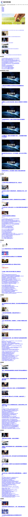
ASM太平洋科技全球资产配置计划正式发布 (7, 66)
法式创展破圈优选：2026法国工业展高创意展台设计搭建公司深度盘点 (11, 276)
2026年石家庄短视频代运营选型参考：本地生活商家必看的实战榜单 (10, 63)
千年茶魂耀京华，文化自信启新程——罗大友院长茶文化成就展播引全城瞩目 (12, 345)
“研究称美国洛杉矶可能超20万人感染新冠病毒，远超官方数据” (10, 413)
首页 (2, 6)
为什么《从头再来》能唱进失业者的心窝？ (7, 238)
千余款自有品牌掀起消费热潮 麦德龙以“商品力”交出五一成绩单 (10, 286)
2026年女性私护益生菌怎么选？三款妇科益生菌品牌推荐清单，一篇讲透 (11, 61)
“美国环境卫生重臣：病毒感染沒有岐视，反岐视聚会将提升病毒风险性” (11, 428)
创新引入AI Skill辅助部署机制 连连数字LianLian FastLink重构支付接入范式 (11, 280)
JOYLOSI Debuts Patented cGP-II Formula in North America (9, 278)
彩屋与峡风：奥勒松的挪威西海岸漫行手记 (7, 219)
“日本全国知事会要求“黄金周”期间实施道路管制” (8, 353)
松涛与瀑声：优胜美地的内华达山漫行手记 (7, 236)
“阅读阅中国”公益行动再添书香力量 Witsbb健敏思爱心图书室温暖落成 (11, 275)
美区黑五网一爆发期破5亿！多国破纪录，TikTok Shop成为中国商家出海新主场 (12, 292)
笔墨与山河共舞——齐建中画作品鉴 (6, 341)
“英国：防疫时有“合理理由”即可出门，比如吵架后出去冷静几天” (10, 477)
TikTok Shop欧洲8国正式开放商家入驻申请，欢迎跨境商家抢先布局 (10, 282)
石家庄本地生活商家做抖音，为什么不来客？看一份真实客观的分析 (10, 62)
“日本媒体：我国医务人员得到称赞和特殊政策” (8, 360)
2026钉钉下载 (3, 64)
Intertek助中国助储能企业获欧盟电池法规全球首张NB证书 (9, 274)
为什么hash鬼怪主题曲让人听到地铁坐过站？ (7, 222)
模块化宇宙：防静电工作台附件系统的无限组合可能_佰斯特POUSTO (11, 59)
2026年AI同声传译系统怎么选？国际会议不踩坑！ (8, 287)
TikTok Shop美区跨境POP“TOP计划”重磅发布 (7, 289)
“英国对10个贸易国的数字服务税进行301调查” (8, 491)
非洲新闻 (3, 11)
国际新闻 (3, 8)
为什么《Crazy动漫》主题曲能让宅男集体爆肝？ (8, 67)
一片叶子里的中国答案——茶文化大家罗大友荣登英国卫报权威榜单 (10, 58)
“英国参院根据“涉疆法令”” (5, 485)
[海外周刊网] (6, 3)
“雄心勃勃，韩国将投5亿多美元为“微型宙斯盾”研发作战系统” (10, 356)
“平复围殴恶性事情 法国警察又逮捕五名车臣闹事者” (8, 495)
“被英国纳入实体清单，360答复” (6, 488)
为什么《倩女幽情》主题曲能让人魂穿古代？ (7, 237)
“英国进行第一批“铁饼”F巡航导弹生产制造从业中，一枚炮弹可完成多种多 (11, 482)
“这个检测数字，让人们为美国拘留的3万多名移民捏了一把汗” (10, 409)
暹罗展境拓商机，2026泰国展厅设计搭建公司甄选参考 (9, 277)
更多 (0, 175)
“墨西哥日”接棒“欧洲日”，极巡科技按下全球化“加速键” (9, 283)
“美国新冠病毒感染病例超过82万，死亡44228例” (8, 412)
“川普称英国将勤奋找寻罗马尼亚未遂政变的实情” (8, 480)
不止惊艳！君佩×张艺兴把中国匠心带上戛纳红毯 (8, 285)
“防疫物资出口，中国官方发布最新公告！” (7, 354)
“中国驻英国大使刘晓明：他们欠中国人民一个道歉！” (9, 357)
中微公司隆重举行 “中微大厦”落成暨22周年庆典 (8, 225)
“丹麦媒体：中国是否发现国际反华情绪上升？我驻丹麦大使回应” (10, 351)
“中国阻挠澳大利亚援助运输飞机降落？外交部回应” (8, 352)
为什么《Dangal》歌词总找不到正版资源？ (7, 235)
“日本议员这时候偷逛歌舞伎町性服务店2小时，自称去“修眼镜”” (10, 347)
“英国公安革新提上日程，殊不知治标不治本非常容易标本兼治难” (10, 494)
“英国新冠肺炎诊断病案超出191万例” (6, 492)
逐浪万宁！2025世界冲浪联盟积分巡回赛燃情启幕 (8, 291)
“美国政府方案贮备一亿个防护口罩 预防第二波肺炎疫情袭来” (10, 421)
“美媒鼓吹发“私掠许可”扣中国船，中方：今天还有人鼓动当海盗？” (10, 358)
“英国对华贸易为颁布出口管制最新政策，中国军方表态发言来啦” (10, 486)
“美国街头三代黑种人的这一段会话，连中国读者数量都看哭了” (10, 426)
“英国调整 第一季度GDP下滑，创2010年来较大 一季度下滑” (9, 489)
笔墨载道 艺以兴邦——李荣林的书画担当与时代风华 (8, 342)
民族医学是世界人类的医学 (5, 346)
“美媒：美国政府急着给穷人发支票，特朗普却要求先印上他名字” (10, 410)
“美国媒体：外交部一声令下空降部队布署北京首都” (8, 427)
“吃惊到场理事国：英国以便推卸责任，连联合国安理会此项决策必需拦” (11, 483)
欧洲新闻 (3, 10)
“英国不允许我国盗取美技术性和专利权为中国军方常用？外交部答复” (11, 496)
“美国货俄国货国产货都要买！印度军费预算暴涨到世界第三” (9, 419)
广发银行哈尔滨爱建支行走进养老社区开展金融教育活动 (9, 293)
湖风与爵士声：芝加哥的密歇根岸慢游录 (7, 226)
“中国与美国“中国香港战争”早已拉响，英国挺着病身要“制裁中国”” (10, 424)
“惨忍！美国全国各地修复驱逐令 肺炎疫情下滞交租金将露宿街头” (10, 425)
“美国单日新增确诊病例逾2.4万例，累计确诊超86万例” (9, 414)
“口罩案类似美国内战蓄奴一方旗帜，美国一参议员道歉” (9, 416)
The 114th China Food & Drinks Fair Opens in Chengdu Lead (9, 288)
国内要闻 (3, 7)
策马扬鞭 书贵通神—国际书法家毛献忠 (7, 344)
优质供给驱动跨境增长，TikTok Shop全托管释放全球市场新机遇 (10, 281)
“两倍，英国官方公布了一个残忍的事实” (7, 479)
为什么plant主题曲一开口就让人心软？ (7, 231)
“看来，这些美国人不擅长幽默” (6, 415)
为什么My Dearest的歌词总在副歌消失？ (7, 232)
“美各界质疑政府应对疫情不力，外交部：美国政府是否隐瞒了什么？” (11, 417)
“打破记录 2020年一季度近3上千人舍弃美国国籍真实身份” (9, 423)
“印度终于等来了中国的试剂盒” (6, 348)
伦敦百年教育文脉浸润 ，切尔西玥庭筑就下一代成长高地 (9, 279)
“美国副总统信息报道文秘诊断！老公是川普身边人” (8, 422)
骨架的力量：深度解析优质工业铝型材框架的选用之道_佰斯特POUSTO (11, 234)
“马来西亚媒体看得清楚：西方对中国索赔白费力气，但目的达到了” (10, 355)
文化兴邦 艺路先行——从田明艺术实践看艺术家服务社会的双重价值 (10, 343)
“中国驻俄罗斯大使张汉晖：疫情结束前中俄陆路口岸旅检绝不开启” (10, 349)
